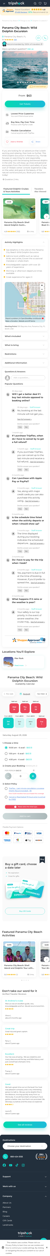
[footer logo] (25, 1233)
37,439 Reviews (21, 12)
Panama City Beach (10, 21)
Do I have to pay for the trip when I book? (27, 561)
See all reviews (25, 1125)
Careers (6, 1216)
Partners (7, 1207)
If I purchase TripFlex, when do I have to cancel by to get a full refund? (28, 438)
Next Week (41, 694)
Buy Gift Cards (25, 911)
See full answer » (24, 419)
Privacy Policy (11, 1245)
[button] (20, 427)
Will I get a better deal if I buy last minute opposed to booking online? (27, 397)
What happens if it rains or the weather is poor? (27, 601)
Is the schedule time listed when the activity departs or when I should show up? (28, 520)
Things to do (25, 21)
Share (38, 142)
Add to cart (25, 816)
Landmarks (8, 1225)
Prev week (9, 694)
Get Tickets (25, 104)
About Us (7, 1203)
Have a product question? (17, 49)
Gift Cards (7, 1220)
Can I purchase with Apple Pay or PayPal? (27, 480)
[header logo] (16, 3)
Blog (5, 1211)
